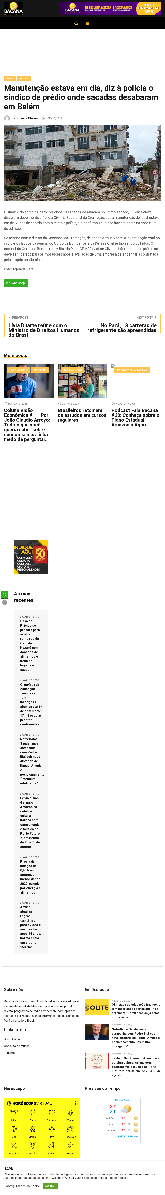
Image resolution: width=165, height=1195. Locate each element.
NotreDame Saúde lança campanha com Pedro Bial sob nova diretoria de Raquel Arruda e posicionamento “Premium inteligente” (31, 761)
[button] (4, 602)
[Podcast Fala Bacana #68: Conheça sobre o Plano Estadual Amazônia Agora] (136, 381)
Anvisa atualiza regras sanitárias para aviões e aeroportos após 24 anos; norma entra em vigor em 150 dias (30, 927)
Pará (10, 78)
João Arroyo (18, 370)
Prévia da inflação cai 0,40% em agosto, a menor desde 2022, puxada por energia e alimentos (30, 877)
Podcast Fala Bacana (132, 370)
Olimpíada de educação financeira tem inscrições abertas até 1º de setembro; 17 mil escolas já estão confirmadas (31, 704)
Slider (24, 78)
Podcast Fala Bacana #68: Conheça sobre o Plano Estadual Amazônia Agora (135, 418)
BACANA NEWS (72, 370)
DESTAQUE (40, 370)
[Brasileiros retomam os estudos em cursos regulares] (82, 381)
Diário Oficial (12, 1039)
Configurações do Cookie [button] (23, 1186)
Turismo (9, 1053)
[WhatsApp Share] (4, 594)
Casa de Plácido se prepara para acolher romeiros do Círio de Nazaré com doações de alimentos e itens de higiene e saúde (30, 645)
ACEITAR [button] (50, 1185)
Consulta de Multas (17, 1046)
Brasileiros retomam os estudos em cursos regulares (82, 415)
